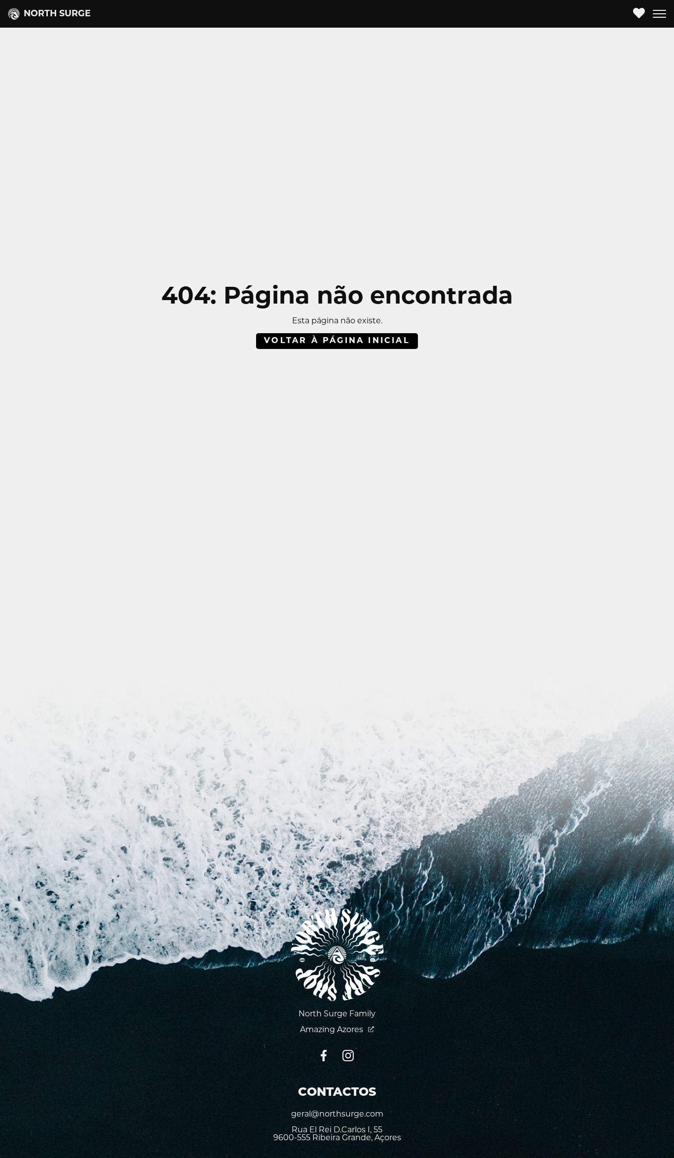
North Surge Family (337, 1014)
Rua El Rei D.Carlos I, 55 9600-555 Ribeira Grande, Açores (337, 1134)
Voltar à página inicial (337, 341)
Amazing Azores (332, 1030)
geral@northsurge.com (337, 1115)
